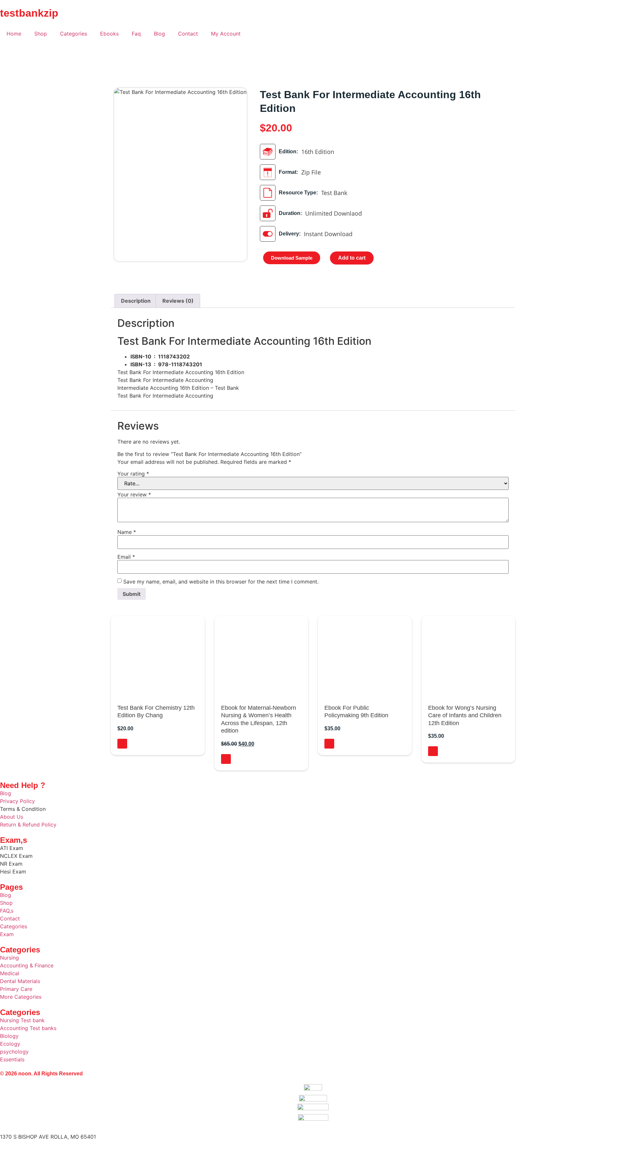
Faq (136, 33)
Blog (159, 33)
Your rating (133, 473)
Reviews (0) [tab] (178, 300)
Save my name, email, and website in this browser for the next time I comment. (221, 581)
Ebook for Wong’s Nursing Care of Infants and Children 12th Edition (464, 715)
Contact (188, 33)
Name (126, 532)
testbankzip (29, 13)
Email (126, 556)
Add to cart (351, 258)
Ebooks (109, 33)
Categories (73, 33)
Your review (134, 494)
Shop (40, 33)
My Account (226, 33)
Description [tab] (136, 300)
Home (14, 33)
